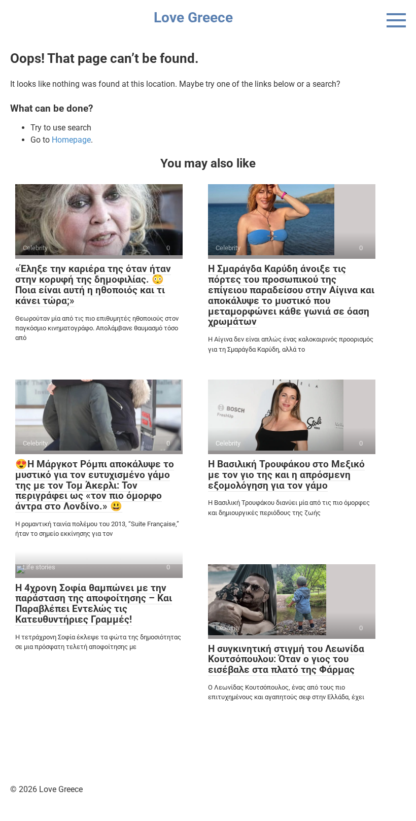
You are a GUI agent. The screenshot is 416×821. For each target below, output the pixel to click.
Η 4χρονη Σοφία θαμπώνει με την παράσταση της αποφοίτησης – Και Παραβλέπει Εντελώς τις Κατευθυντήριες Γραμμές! (93, 604)
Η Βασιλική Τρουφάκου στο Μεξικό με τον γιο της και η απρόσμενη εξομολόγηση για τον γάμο (286, 474)
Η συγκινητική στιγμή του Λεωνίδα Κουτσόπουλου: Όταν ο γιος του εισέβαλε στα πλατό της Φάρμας (286, 659)
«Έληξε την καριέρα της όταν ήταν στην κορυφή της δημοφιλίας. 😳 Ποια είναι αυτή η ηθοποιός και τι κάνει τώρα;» (93, 284)
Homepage (71, 140)
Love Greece (193, 17)
